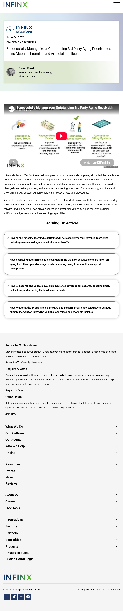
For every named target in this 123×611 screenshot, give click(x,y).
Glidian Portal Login (19, 559)
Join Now (10, 413)
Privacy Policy (85, 589)
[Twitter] (14, 597)
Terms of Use (101, 589)
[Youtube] (28, 597)
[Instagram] (21, 597)
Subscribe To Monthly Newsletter (24, 362)
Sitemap (115, 589)
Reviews (11, 483)
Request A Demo (14, 390)
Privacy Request (17, 553)
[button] (61, 426)
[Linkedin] (7, 597)
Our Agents (13, 440)
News (9, 477)
